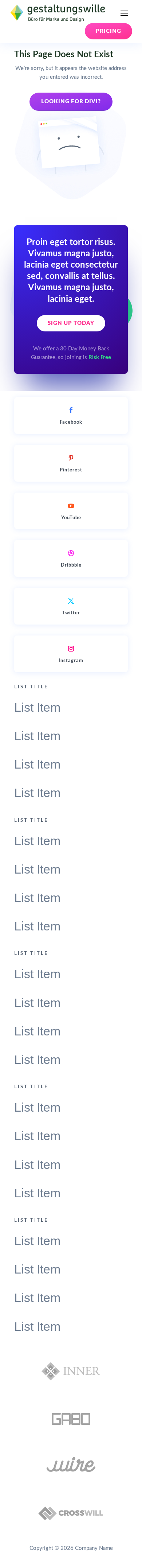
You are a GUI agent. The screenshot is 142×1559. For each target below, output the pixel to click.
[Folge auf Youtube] (71, 506)
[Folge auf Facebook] (71, 410)
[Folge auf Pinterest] (71, 458)
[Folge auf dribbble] (71, 553)
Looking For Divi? (71, 101)
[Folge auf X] (71, 601)
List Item (37, 707)
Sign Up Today (71, 323)
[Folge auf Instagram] (71, 648)
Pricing (108, 31)
